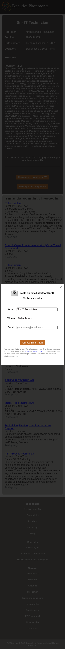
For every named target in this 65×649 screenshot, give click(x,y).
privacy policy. (38, 351)
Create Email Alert (32, 342)
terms (27, 351)
